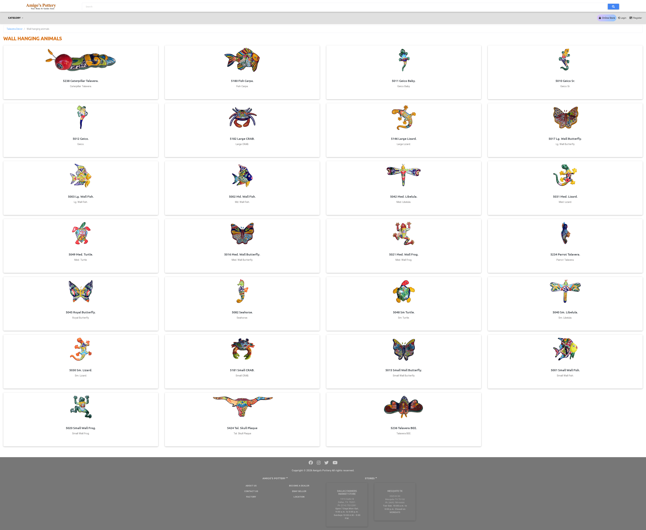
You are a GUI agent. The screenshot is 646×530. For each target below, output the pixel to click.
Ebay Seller (299, 491)
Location (299, 496)
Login (623, 17)
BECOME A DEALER (299, 485)
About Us (251, 485)
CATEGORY (14, 17)
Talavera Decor (15, 28)
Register (637, 17)
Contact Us (251, 491)
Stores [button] (370, 478)
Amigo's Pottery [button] (274, 478)
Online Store (608, 17)
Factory (251, 496)
